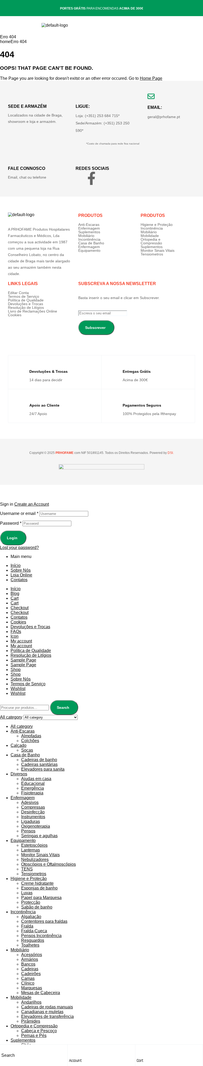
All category (22, 726)
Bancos (28, 964)
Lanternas (30, 850)
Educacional (33, 783)
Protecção (30, 902)
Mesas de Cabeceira (40, 992)
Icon (15, 636)
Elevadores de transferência (47, 1016)
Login (12, 538)
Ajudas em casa (36, 778)
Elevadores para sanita (42, 769)
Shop (16, 669)
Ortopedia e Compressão (151, 241)
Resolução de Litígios (26, 307)
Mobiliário (86, 236)
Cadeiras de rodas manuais (47, 1007)
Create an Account (31, 504)
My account (21, 641)
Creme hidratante (37, 883)
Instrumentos (33, 816)
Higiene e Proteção (157, 224)
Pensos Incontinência (41, 935)
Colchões (30, 740)
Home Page (151, 78)
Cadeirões (31, 973)
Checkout (20, 608)
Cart (140, 1060)
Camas (28, 978)
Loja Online (21, 575)
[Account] (71, 1050)
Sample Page (23, 660)
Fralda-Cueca (34, 931)
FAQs (16, 631)
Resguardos (32, 940)
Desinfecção (33, 812)
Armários (29, 959)
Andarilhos (31, 1002)
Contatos (19, 580)
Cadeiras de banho (39, 759)
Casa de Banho (91, 243)
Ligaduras (30, 821)
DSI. (170, 453)
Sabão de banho (36, 907)
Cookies (14, 315)
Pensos (28, 831)
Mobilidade (150, 236)
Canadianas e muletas (42, 1011)
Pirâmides (30, 1021)
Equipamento (89, 250)
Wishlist (18, 688)
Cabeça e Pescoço (39, 1030)
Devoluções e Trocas (25, 304)
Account (75, 1060)
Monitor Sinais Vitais (157, 250)
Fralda (27, 926)
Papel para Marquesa (41, 897)
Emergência (32, 788)
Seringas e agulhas (39, 836)
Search (63, 707)
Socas (27, 750)
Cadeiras (29, 969)
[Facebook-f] (91, 178)
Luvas (27, 893)
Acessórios (31, 954)
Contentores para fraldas (44, 921)
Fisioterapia (32, 793)
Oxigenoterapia (35, 826)
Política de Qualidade (26, 300)
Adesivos (30, 802)
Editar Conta (18, 293)
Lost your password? (19, 547)
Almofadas (31, 736)
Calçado (18, 745)
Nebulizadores (35, 859)
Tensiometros (152, 254)
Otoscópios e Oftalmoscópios (48, 864)
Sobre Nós (21, 570)
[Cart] (139, 1050)
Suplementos (89, 232)
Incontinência (89, 239)
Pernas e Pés (34, 1035)
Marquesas (31, 988)
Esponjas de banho (39, 888)
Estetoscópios (34, 845)
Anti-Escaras (88, 224)
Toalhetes (30, 945)
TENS (27, 869)
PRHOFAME (64, 453)
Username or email (19, 513)
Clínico (27, 983)
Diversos (19, 774)
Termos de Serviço (23, 296)
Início (16, 565)
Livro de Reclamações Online (32, 311)
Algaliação (31, 916)
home (5, 41)
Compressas (33, 807)
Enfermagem (89, 228)
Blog (15, 593)
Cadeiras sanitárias (39, 764)
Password (10, 523)
